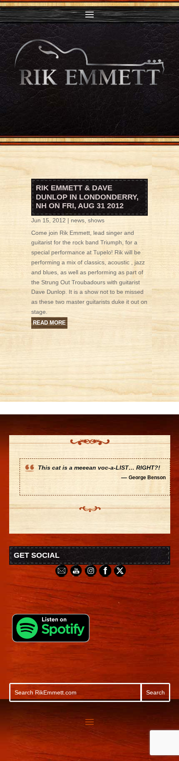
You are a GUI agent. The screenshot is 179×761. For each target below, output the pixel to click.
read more (49, 323)
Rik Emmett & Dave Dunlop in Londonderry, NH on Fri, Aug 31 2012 (87, 197)
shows (96, 220)
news (78, 220)
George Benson (147, 477)
